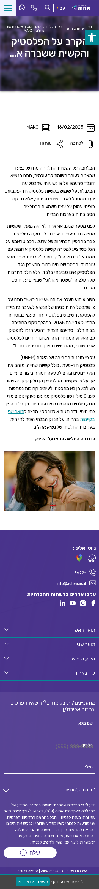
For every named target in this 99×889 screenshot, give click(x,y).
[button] (6, 629)
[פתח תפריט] (8, 8)
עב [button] (62, 8)
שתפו (46, 143)
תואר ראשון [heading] (83, 630)
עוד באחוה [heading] (84, 673)
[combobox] (49, 791)
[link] (92, 37)
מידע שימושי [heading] (83, 659)
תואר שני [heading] (86, 644)
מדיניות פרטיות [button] (27, 871)
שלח (34, 853)
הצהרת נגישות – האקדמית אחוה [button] (64, 871)
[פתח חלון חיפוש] (47, 8)
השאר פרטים (36, 882)
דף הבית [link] (90, 28)
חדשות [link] (75, 29)
